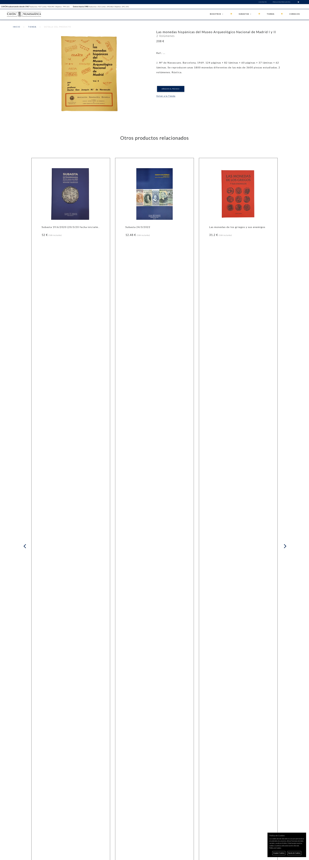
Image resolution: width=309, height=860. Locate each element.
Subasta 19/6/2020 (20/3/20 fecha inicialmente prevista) (79, 227)
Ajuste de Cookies (294, 853)
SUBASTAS (244, 14)
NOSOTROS (216, 14)
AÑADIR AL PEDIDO (171, 89)
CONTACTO (263, 2)
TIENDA (270, 14)
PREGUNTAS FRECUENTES (281, 2)
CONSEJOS (294, 14)
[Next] (284, 546)
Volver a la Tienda (165, 96)
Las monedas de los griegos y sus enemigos (237, 227)
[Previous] (25, 546)
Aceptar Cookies (278, 853)
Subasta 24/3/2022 (137, 227)
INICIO (16, 27)
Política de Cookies (275, 848)
